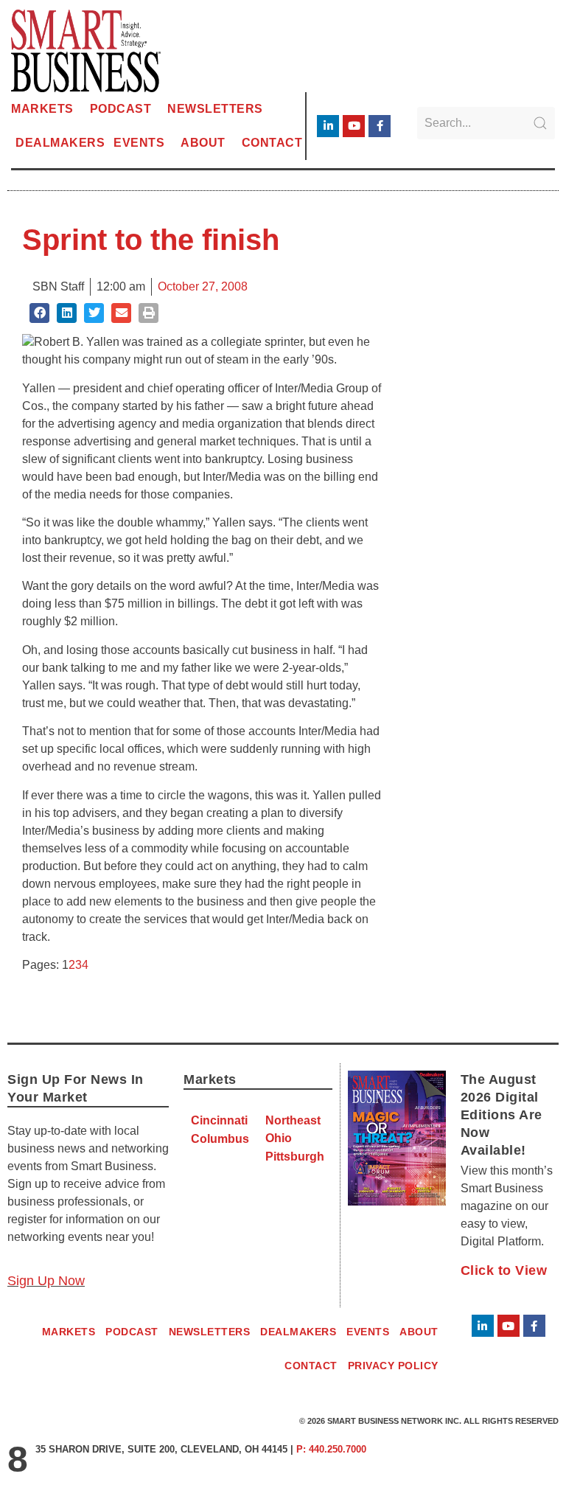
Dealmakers (60, 142)
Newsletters (215, 108)
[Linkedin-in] (328, 126)
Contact (272, 142)
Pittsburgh (294, 1156)
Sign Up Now (46, 1280)
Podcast (121, 108)
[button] (39, 313)
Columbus (220, 1139)
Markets (42, 108)
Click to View (504, 1270)
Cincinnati (219, 1120)
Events (138, 142)
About (203, 142)
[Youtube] (354, 126)
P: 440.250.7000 (331, 1449)
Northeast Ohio (293, 1129)
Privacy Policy (393, 1365)
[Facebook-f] (379, 126)
